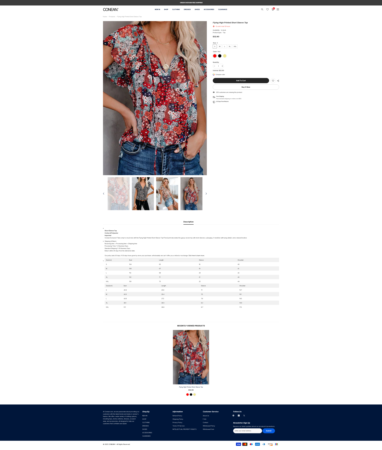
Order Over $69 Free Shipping (191, 2)
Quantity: (216, 62)
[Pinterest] (233, 415)
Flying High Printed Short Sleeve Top (191, 387)
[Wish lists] (267, 9)
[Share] (277, 80)
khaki (194, 394)
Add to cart (241, 81)
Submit (268, 431)
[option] (155, 98)
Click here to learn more (196, 255)
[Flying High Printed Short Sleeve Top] (191, 357)
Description (188, 222)
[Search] (262, 9)
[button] (103, 193)
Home (105, 16)
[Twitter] (244, 415)
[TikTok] (238, 415)
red (187, 394)
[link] (273, 80)
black (191, 394)
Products (112, 16)
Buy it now (246, 87)
